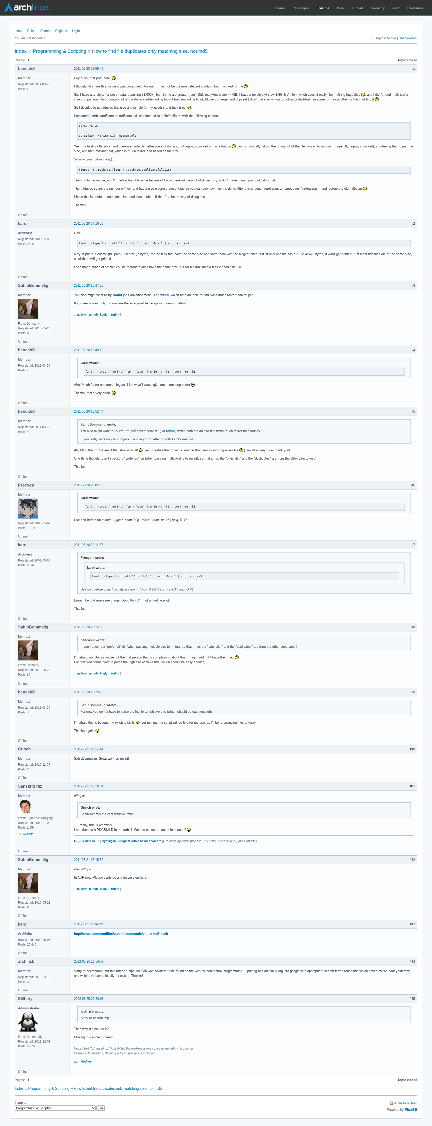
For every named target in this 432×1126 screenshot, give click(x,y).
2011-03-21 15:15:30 (88, 860)
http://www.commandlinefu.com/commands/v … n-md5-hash (121, 934)
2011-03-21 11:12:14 (88, 749)
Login (76, 31)
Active (391, 38)
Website (28, 834)
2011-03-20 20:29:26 (88, 692)
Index (18, 31)
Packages (300, 8)
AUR (396, 8)
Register (61, 31)
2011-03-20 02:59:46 (88, 68)
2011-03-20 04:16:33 (88, 223)
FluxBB (411, 1110)
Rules (31, 31)
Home (280, 8)
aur (76, 1061)
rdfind (164, 295)
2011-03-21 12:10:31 (88, 786)
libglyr (104, 314)
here (143, 877)
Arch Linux (27, 7)
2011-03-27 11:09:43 (88, 924)
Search (45, 31)
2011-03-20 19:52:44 (88, 411)
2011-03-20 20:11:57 (88, 545)
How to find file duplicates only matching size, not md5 (150, 51)
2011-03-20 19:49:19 (88, 350)
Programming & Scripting (59, 51)
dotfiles (86, 1061)
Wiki (340, 8)
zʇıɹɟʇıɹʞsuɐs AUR (86, 841)
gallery (82, 314)
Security (378, 8)
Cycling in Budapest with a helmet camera (132, 841)
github (93, 314)
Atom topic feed (405, 1103)
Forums (323, 8)
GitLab (357, 8)
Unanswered (407, 38)
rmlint (117, 295)
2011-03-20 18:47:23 (88, 285)
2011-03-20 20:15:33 (88, 627)
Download (415, 8)
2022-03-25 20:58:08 (89, 999)
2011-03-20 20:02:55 (88, 485)
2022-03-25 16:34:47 (89, 961)
